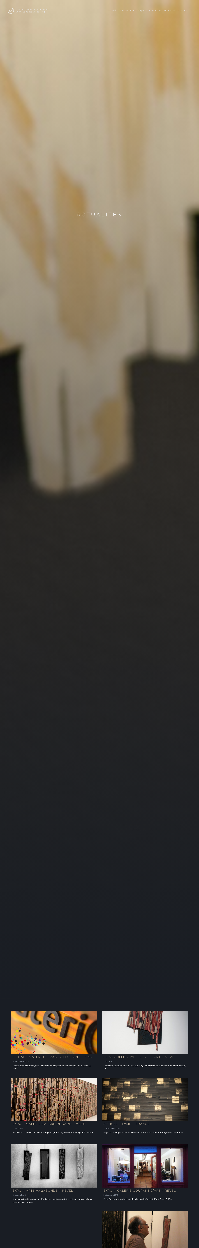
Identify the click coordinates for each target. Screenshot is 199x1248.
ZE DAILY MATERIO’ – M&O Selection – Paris (52, 1057)
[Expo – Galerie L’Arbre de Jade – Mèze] (54, 1099)
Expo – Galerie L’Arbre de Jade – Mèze (49, 1123)
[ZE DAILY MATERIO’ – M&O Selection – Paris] (54, 1033)
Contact (182, 10)
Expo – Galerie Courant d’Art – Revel (140, 1190)
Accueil (112, 10)
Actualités (155, 10)
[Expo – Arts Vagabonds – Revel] (54, 1166)
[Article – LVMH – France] (145, 1099)
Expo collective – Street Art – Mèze (139, 1057)
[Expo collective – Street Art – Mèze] (145, 1033)
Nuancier (169, 10)
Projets (142, 10)
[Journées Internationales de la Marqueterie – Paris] (145, 1233)
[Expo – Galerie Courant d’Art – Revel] (145, 1166)
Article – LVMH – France (127, 1123)
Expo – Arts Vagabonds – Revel (43, 1190)
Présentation (127, 10)
